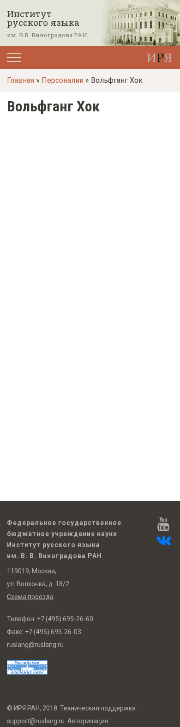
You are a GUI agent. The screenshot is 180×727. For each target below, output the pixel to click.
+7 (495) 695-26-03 (53, 631)
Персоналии (63, 80)
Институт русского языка (43, 18)
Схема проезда (30, 596)
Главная (20, 80)
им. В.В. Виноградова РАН (47, 35)
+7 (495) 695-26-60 (65, 619)
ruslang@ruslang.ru (35, 644)
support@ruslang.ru (36, 721)
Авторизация (87, 721)
